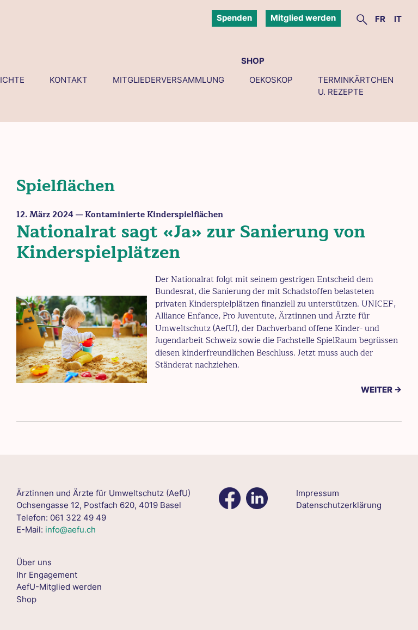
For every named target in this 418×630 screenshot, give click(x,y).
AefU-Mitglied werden (59, 587)
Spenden (234, 18)
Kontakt (69, 80)
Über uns (34, 562)
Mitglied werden (303, 18)
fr (380, 19)
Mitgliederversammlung (168, 80)
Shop (253, 61)
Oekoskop (271, 80)
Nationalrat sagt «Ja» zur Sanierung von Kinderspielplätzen (190, 242)
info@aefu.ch (70, 529)
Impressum (317, 493)
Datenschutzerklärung (339, 505)
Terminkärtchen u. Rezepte (356, 86)
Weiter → (381, 389)
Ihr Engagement (46, 575)
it (398, 19)
